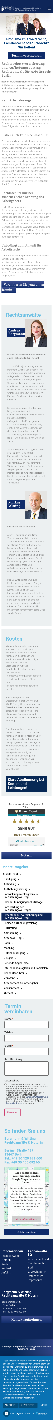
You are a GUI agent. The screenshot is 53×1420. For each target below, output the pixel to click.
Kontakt (6, 1268)
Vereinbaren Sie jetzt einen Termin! (22, 287)
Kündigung (10, 879)
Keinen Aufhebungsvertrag (21, 922)
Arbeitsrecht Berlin (39, 1259)
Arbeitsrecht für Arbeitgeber (21, 983)
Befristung (10, 927)
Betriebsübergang (14, 953)
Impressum (35, 1280)
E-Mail (8, 1045)
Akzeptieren (27, 1405)
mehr (44, 1405)
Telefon (9, 1032)
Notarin (26, 855)
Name (8, 1019)
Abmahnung (11, 932)
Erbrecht (8, 993)
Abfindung (10, 884)
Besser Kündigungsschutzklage (24, 902)
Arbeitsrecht (10, 874)
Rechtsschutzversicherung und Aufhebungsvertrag (24, 916)
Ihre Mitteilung (14, 1059)
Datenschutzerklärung (37, 1096)
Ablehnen (10, 1405)
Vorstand (9, 978)
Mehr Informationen (26, 1219)
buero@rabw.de (14, 1103)
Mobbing (9, 948)
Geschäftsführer (14, 973)
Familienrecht (11, 988)
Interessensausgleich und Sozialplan (26, 968)
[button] (49, 8)
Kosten (5, 1264)
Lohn (7, 943)
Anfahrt (5, 1272)
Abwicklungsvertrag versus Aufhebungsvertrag (21, 896)
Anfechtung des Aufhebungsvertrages (18, 908)
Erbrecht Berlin (37, 1271)
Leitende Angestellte (16, 963)
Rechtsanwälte (10, 1255)
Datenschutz (35, 1276)
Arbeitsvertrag (12, 938)
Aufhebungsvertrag (15, 889)
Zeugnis (8, 958)
